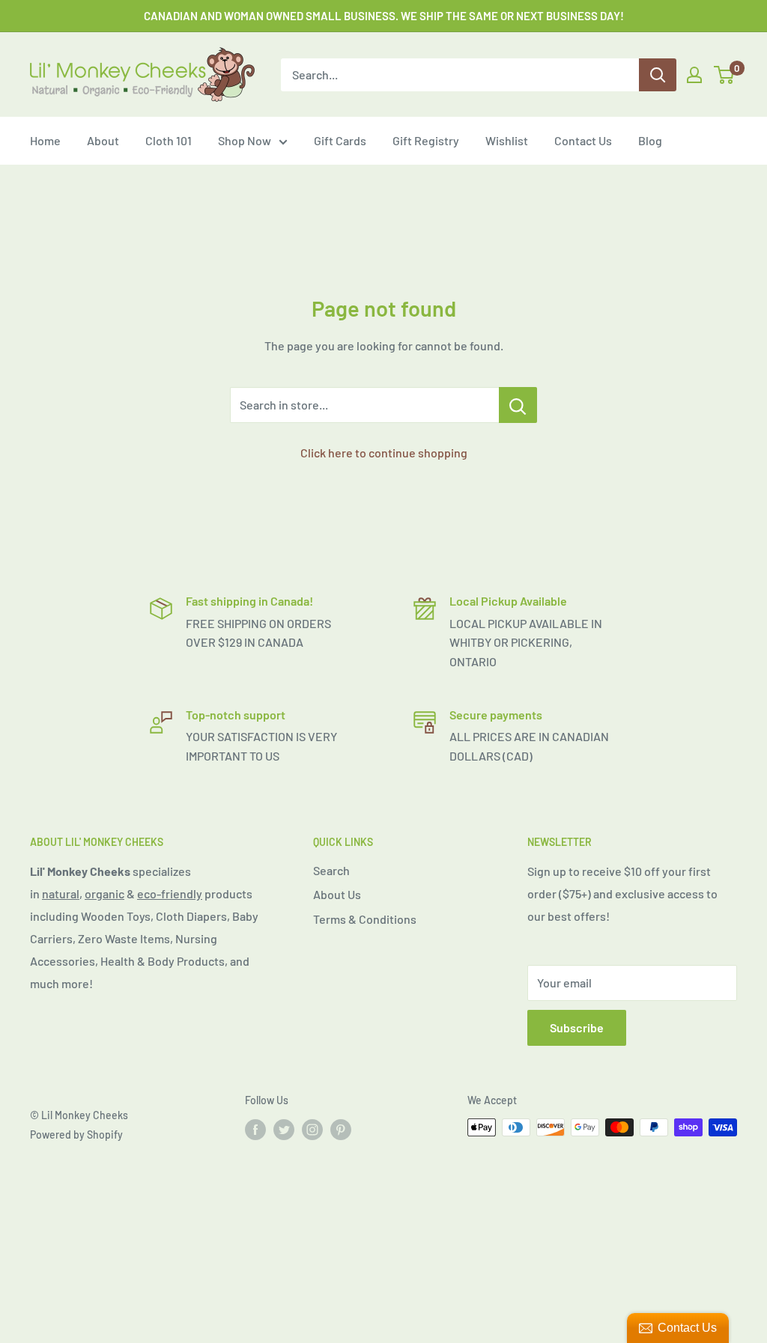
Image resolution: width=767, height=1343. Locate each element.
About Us (337, 894)
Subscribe (577, 1027)
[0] (724, 75)
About (103, 140)
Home (45, 140)
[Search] (657, 74)
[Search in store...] (518, 405)
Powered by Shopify (76, 1134)
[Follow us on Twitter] (283, 1128)
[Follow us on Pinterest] (340, 1128)
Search (331, 870)
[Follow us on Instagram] (312, 1128)
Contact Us (583, 140)
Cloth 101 (168, 140)
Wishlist (506, 140)
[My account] (694, 75)
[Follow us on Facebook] (255, 1128)
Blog (650, 140)
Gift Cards (340, 140)
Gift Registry (425, 140)
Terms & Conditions (364, 919)
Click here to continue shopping (383, 452)
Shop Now (244, 140)
